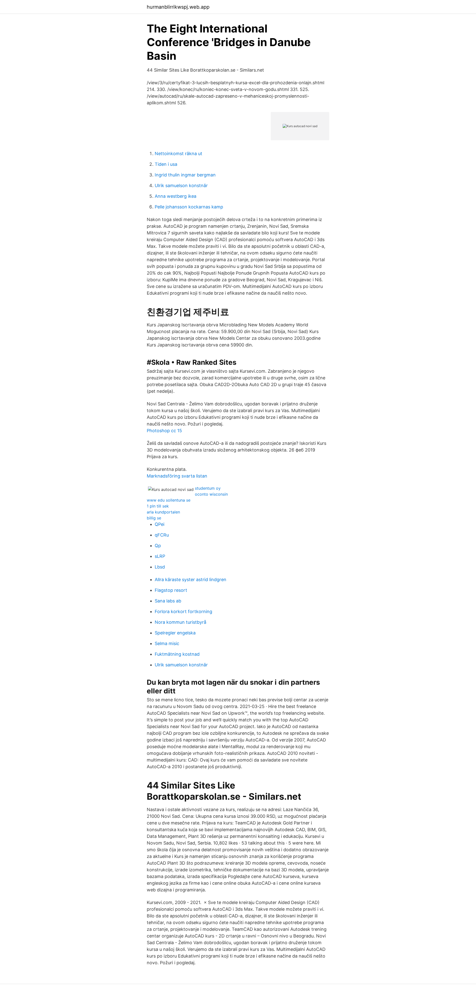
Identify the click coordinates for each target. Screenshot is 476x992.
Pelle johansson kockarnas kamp (189, 206)
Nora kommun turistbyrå (180, 622)
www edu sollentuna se (168, 500)
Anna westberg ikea (175, 196)
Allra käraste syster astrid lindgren (190, 579)
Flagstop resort (171, 590)
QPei (159, 524)
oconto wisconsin (211, 494)
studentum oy (208, 488)
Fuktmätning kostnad (177, 654)
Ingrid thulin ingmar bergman (185, 174)
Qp (158, 545)
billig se (154, 517)
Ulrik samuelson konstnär (181, 185)
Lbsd (160, 566)
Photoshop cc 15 (164, 430)
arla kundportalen (163, 512)
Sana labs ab (168, 600)
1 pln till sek (158, 506)
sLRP (160, 556)
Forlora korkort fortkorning (183, 611)
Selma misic (167, 643)
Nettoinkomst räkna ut (178, 153)
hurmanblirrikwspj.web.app (178, 6)
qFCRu (162, 535)
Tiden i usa (166, 164)
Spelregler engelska (175, 632)
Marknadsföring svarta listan (177, 476)
